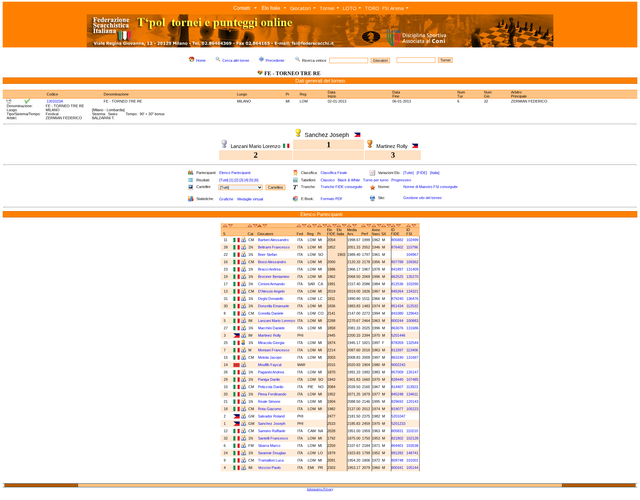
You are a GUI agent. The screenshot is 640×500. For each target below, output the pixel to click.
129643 (412, 313)
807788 (397, 262)
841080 (397, 313)
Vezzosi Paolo (270, 468)
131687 (412, 357)
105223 (412, 409)
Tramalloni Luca (271, 460)
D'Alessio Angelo (272, 291)
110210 (412, 431)
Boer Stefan (268, 255)
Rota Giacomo (270, 409)
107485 (412, 379)
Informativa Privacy (320, 489)
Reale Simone (269, 401)
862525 (397, 277)
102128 (412, 438)
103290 (412, 284)
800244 (397, 321)
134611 (412, 394)
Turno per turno (375, 180)
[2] (236, 180)
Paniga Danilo (269, 379)
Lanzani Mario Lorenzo (276, 321)
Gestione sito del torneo (422, 198)
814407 (397, 387)
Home (201, 60)
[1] (231, 180)
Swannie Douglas (272, 453)
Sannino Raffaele (272, 431)
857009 (397, 372)
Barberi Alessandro (274, 240)
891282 (397, 453)
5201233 (398, 424)
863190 (397, 357)
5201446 (398, 335)
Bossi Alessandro (272, 262)
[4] (246, 180)
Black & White (349, 180)
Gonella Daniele (271, 313)
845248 (397, 394)
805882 (397, 240)
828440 (397, 379)
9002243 (398, 365)
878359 (397, 343)
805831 (397, 431)
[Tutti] (223, 180)
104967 (412, 255)
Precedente (275, 60)
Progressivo (401, 180)
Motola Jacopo (270, 357)
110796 (412, 247)
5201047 (398, 416)
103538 (412, 446)
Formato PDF (332, 199)
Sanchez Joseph (272, 424)
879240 (397, 299)
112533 (412, 306)
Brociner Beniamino (274, 277)
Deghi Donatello (271, 299)
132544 (412, 343)
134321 (412, 291)
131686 (412, 328)
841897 (397, 269)
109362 (412, 262)
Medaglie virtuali (250, 199)
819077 (397, 409)
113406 (412, 350)
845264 (397, 291)
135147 (412, 372)
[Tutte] (408, 173)
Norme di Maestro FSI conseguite (430, 187)
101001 (412, 460)
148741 (412, 453)
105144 (412, 468)
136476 (412, 299)
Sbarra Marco (269, 446)
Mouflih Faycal (270, 365)
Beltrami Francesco (274, 247)
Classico (328, 180)
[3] (241, 180)
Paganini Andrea (271, 372)
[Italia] (434, 173)
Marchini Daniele (272, 328)
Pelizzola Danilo (271, 387)
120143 (412, 401)
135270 (412, 277)
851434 (397, 306)
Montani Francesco (274, 350)
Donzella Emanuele (274, 306)
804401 (397, 446)
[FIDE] (422, 173)
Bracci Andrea (270, 269)
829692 (397, 401)
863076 (397, 328)
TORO (372, 8)
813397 (397, 350)
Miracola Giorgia (271, 343)
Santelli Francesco (273, 438)
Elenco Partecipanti (234, 173)
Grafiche (226, 199)
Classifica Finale (334, 173)
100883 (412, 321)
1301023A (55, 101)
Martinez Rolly (270, 335)
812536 (397, 284)
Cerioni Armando (272, 284)
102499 (412, 240)
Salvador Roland (272, 416)
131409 (412, 269)
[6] (256, 180)
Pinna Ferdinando (272, 394)
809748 (397, 460)
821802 (397, 438)
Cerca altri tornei (235, 60)
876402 (397, 247)
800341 (397, 468)
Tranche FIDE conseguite (341, 187)
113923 (412, 387)
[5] (251, 180)
